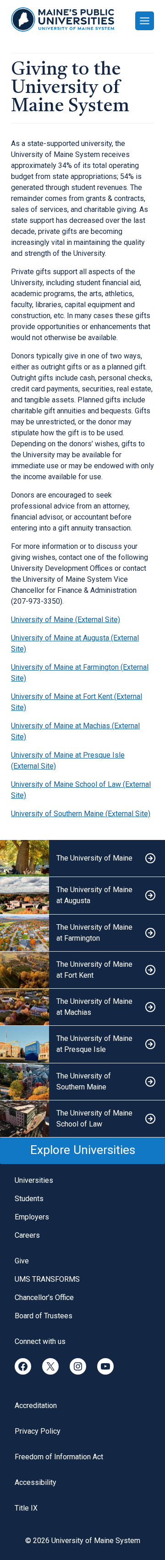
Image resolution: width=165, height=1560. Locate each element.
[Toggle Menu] (144, 20)
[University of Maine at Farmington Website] (82, 933)
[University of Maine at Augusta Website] (82, 895)
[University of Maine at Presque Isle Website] (82, 1044)
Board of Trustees (43, 1315)
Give (22, 1261)
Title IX (26, 1508)
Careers (27, 1235)
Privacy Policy (37, 1431)
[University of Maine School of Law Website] (82, 1119)
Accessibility (35, 1482)
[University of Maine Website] (82, 858)
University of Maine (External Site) (65, 619)
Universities (34, 1180)
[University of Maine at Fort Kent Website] (82, 970)
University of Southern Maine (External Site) (80, 813)
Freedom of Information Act (59, 1456)
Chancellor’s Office (44, 1297)
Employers (32, 1217)
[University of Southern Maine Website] (82, 1081)
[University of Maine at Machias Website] (82, 1007)
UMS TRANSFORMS (47, 1279)
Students (29, 1198)
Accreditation (36, 1405)
